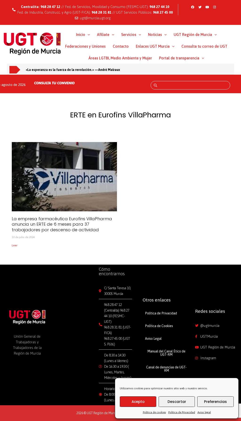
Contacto (121, 46)
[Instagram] (214, 7)
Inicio (80, 34)
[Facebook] (192, 7)
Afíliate (103, 34)
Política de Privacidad (181, 412)
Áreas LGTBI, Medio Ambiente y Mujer (120, 58)
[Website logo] (32, 43)
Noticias (155, 34)
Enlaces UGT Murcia (153, 46)
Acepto (138, 401)
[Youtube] (207, 7)
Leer (14, 245)
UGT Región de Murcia (193, 34)
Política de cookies (154, 412)
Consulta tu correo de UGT (204, 46)
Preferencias (215, 401)
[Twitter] (200, 7)
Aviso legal (204, 412)
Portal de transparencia (179, 58)
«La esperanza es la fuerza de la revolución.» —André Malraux (73, 70)
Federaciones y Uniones (85, 46)
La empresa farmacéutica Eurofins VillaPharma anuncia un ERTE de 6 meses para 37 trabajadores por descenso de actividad (62, 224)
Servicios (128, 34)
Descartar (177, 401)
